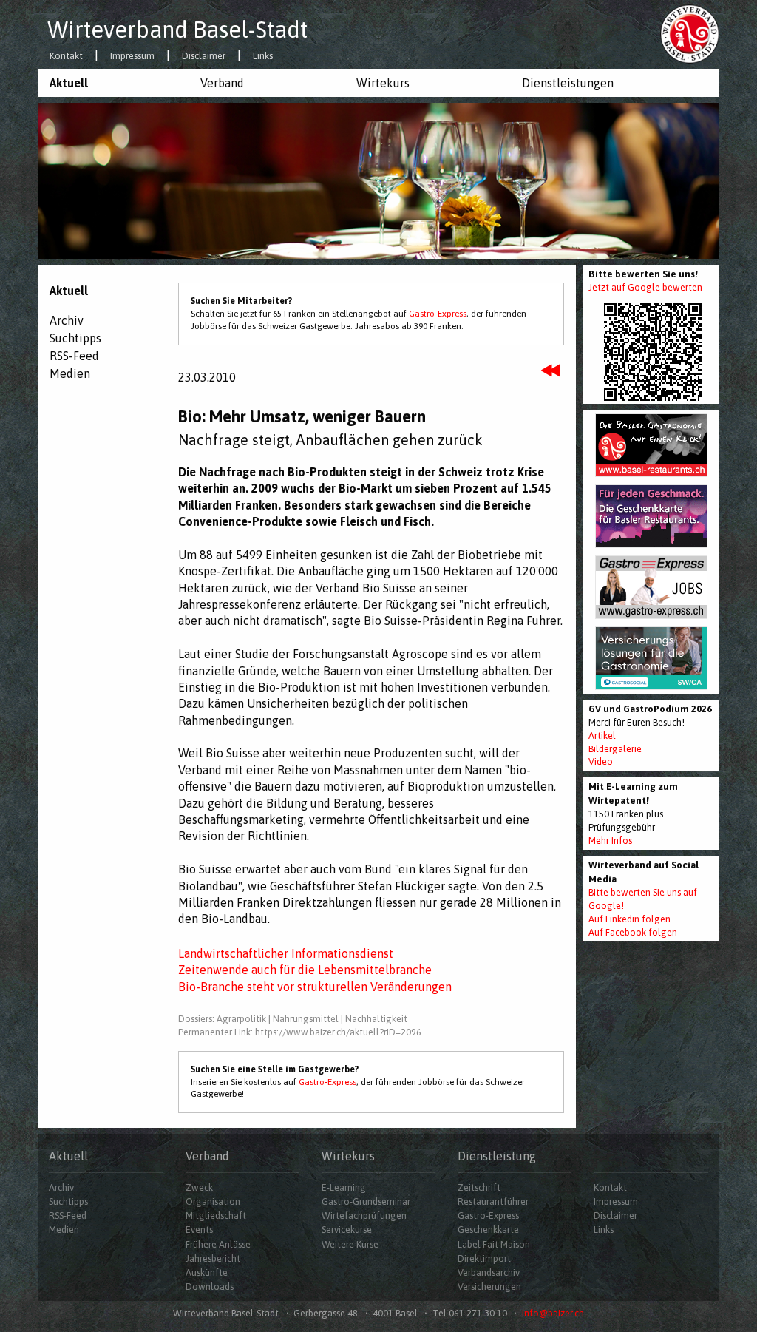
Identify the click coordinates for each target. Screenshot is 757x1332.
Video (600, 761)
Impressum (132, 56)
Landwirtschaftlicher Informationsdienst (285, 953)
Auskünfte (207, 1272)
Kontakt (66, 56)
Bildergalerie (615, 748)
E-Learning (344, 1187)
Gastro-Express (437, 313)
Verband (222, 82)
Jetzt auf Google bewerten (645, 287)
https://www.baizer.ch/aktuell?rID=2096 (338, 1032)
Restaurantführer (493, 1201)
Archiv (67, 320)
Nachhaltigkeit (376, 1018)
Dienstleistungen (568, 82)
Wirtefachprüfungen (364, 1215)
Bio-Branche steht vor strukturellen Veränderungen (315, 986)
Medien (70, 373)
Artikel (602, 735)
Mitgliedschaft (216, 1215)
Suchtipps (75, 338)
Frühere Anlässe (218, 1244)
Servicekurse (347, 1229)
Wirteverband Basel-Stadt (177, 29)
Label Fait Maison (494, 1244)
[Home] (689, 33)
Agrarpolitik (241, 1018)
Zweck (199, 1187)
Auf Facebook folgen (632, 932)
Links (263, 56)
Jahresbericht (213, 1258)
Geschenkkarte (488, 1229)
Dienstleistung (497, 1156)
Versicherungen (489, 1286)
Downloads (210, 1286)
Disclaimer (203, 56)
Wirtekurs (383, 82)
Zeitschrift (479, 1187)
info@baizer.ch (553, 1313)
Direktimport (484, 1258)
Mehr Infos (610, 840)
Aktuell (69, 82)
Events (199, 1229)
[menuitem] (113, 83)
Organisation (213, 1201)
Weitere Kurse (350, 1244)
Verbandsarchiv (489, 1272)
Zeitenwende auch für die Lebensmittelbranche (305, 969)
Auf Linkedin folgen (629, 918)
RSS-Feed (74, 355)
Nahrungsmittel (306, 1018)
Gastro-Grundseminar (366, 1201)
